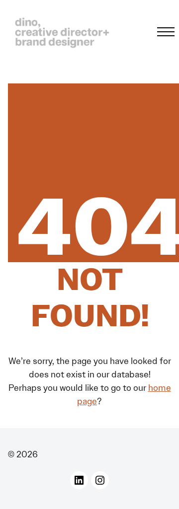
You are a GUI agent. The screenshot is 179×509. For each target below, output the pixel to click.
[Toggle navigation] (163, 32)
